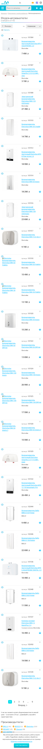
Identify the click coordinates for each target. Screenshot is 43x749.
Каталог (4, 13)
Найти (29, 8)
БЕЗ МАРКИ (7, 732)
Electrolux (29, 726)
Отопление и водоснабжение (18, 13)
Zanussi (19, 729)
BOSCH (17, 726)
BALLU (5, 726)
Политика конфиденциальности (21, 741)
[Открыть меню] (2, 8)
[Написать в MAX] (37, 3)
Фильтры (8, 26)
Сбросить (6, 30)
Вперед (21, 705)
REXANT (6, 729)
